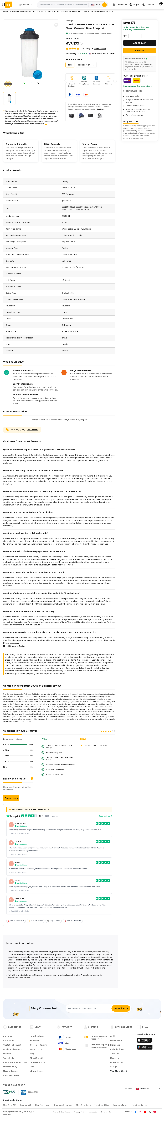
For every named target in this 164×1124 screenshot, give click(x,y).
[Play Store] (144, 1048)
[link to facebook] (31, 83)
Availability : (71, 53)
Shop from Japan (42, 1105)
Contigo (69, 20)
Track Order (9, 1058)
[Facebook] (136, 1112)
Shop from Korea (83, 1105)
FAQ (32, 1053)
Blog (32, 1066)
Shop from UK (25, 1105)
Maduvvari (115, 1058)
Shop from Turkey (120, 1105)
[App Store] (144, 1041)
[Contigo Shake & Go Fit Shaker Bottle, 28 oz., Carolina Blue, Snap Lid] (31, 53)
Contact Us (8, 1040)
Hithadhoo (115, 1045)
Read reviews (104, 816)
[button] (119, 4)
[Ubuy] (7, 4)
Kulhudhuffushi (117, 1049)
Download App (37, 1036)
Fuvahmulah (116, 1040)
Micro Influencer (10, 1071)
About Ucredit (36, 1058)
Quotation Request (12, 1045)
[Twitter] (150, 1112)
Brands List (35, 1040)
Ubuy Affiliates (37, 1071)
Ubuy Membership (11, 1075)
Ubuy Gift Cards (37, 1062)
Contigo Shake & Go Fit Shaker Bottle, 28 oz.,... (95, 11)
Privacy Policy (80, 1112)
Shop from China (101, 1105)
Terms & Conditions (61, 1112)
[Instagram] (140, 1112)
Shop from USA (9, 1105)
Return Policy (36, 1049)
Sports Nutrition (39, 11)
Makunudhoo (116, 1062)
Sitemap (7, 1053)
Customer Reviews (38, 1045)
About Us (7, 1036)
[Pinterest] (154, 1112)
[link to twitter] (38, 83)
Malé (112, 1036)
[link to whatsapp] (24, 83)
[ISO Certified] (28, 1092)
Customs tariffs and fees (15, 1062)
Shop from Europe (139, 1105)
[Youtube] (145, 1112)
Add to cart (139, 43)
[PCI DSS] (9, 1092)
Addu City (114, 1053)
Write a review (11, 798)
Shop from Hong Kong (63, 1105)
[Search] (104, 4)
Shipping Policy (10, 1066)
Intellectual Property (12, 1049)
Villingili (113, 1066)
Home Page (8, 11)
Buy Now (100, 109)
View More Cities (118, 1071)
